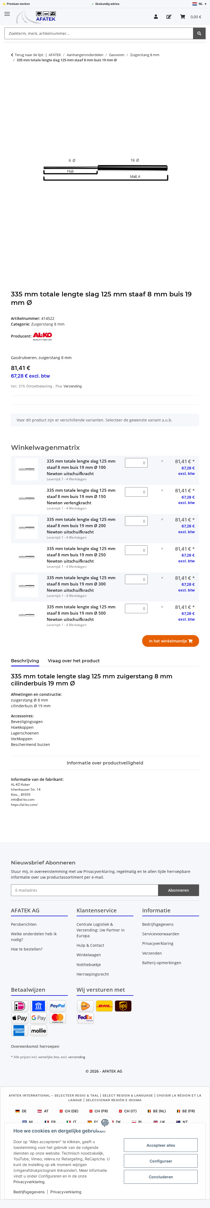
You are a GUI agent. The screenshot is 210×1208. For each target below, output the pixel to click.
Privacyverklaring (29, 1181)
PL (140, 1122)
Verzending (72, 386)
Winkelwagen (89, 954)
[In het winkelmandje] (15, 77)
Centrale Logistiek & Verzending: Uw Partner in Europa (101, 930)
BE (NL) (159, 1111)
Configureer (161, 1161)
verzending (76, 1057)
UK (162, 1122)
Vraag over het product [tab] (74, 660)
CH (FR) (101, 1111)
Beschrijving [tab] (25, 660)
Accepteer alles (161, 1145)
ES (96, 1122)
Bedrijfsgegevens (29, 1191)
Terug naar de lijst (29, 54)
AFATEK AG (112, 1071)
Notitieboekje (89, 964)
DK (118, 1122)
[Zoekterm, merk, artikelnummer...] (199, 33)
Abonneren (178, 890)
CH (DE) (71, 1111)
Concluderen (161, 1176)
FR (53, 1122)
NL (31, 1122)
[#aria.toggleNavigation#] (7, 11)
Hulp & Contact (90, 945)
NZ (185, 1122)
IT (75, 1122)
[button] (156, 16)
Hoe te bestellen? (26, 949)
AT (46, 1111)
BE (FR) (188, 1111)
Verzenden (152, 953)
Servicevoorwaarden (160, 933)
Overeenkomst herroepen (35, 1046)
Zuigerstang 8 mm (48, 324)
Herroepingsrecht (93, 974)
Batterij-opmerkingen (161, 962)
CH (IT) (130, 1111)
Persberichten (24, 924)
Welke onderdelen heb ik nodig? (34, 936)
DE (24, 1111)
